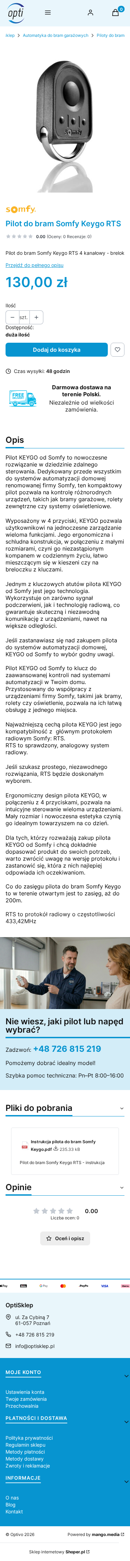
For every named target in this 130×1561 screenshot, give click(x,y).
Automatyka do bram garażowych (55, 35)
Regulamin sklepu (25, 1445)
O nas (12, 1498)
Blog (11, 1504)
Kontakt (14, 1511)
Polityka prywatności (29, 1438)
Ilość (11, 305)
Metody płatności (25, 1452)
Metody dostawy (25, 1459)
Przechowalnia (22, 1406)
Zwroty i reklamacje (28, 1466)
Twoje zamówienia (26, 1399)
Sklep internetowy (57, 1551)
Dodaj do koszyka (56, 349)
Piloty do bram (110, 35)
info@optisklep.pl (34, 1346)
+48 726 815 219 (67, 1049)
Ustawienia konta (25, 1392)
